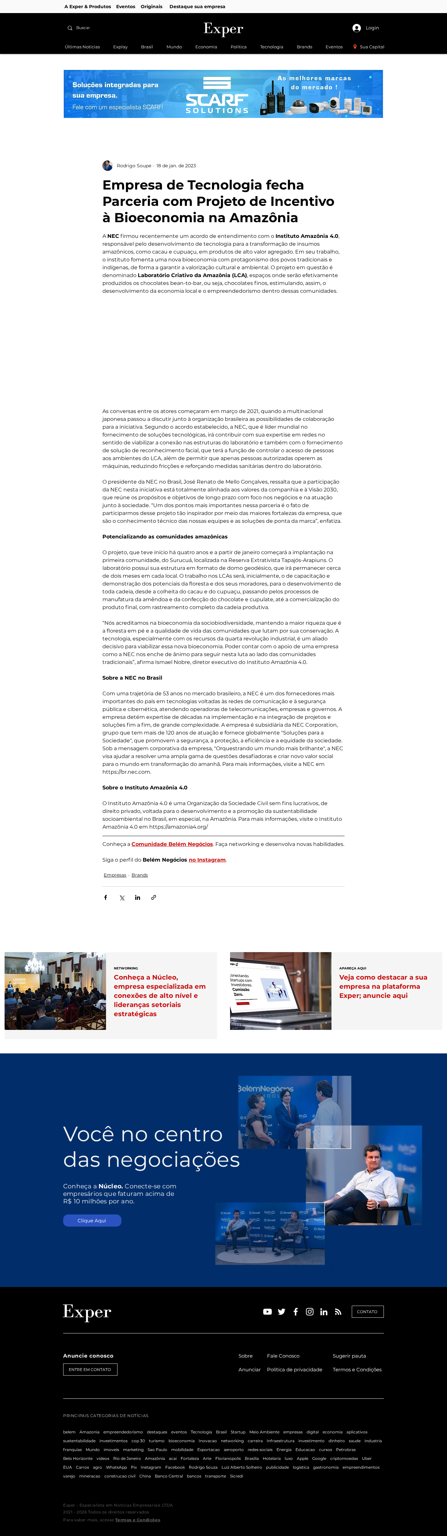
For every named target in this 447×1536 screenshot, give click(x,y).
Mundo (93, 1449)
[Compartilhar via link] (154, 897)
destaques (157, 1431)
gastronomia (326, 1467)
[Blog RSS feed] (338, 1312)
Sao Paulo (157, 1449)
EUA (67, 1467)
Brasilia (252, 1458)
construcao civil (119, 1476)
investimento (311, 1440)
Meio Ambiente (264, 1431)
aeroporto (234, 1449)
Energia (284, 1449)
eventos (179, 1431)
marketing (133, 1449)
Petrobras (346, 1449)
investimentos (113, 1440)
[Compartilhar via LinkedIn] (137, 897)
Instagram (151, 1467)
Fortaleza (190, 1458)
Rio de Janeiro (127, 1458)
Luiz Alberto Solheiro (242, 1467)
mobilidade (182, 1449)
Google (319, 1458)
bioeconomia (182, 1440)
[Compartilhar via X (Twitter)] (121, 897)
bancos (194, 1476)
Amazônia (155, 1458)
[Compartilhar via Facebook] (105, 897)
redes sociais (260, 1449)
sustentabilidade (79, 1440)
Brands (140, 875)
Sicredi (236, 1476)
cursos (325, 1449)
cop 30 (138, 1440)
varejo (69, 1476)
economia (333, 1431)
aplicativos (357, 1431)
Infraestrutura (281, 1440)
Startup (238, 1431)
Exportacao (208, 1449)
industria (373, 1440)
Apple (302, 1458)
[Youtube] (267, 1312)
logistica (301, 1467)
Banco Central (169, 1476)
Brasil (221, 1431)
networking (232, 1440)
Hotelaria (272, 1458)
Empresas (115, 875)
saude (355, 1440)
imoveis (111, 1449)
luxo (289, 1458)
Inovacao (208, 1440)
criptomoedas (344, 1458)
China (145, 1476)
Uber (367, 1458)
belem (69, 1431)
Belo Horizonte (78, 1458)
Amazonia (89, 1431)
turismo (157, 1440)
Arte (207, 1458)
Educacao (305, 1449)
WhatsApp (116, 1467)
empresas (293, 1431)
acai (173, 1458)
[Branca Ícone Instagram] (310, 1312)
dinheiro (337, 1440)
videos (103, 1458)
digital (313, 1431)
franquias (72, 1449)
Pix (134, 1467)
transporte (215, 1476)
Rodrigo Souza (203, 1467)
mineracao (89, 1476)
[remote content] (223, 351)
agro (97, 1467)
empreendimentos (361, 1467)
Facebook (175, 1467)
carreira (255, 1440)
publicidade (277, 1467)
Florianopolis (228, 1458)
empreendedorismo (123, 1431)
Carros (82, 1467)
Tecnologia (201, 1431)
